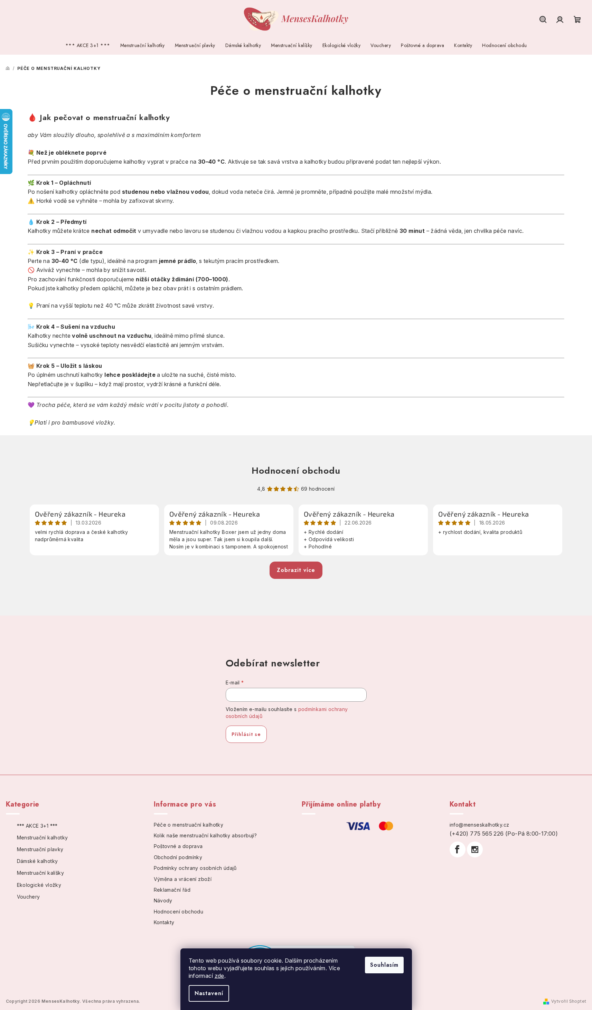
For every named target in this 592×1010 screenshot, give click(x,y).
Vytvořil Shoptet (568, 1001)
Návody (163, 900)
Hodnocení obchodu (296, 470)
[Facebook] (458, 849)
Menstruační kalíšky (40, 873)
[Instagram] (475, 849)
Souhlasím (384, 965)
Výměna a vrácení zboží (183, 879)
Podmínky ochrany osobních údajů (195, 868)
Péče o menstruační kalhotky (189, 825)
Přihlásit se (246, 734)
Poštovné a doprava (178, 846)
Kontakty (164, 922)
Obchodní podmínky (178, 857)
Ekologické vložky (39, 885)
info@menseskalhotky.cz (479, 825)
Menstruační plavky (40, 849)
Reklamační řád (172, 890)
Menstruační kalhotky (42, 837)
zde (219, 975)
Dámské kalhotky (37, 861)
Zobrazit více (296, 570)
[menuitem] (87, 45)
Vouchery (28, 897)
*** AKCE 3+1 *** (37, 826)
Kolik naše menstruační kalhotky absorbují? (205, 835)
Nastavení (209, 993)
